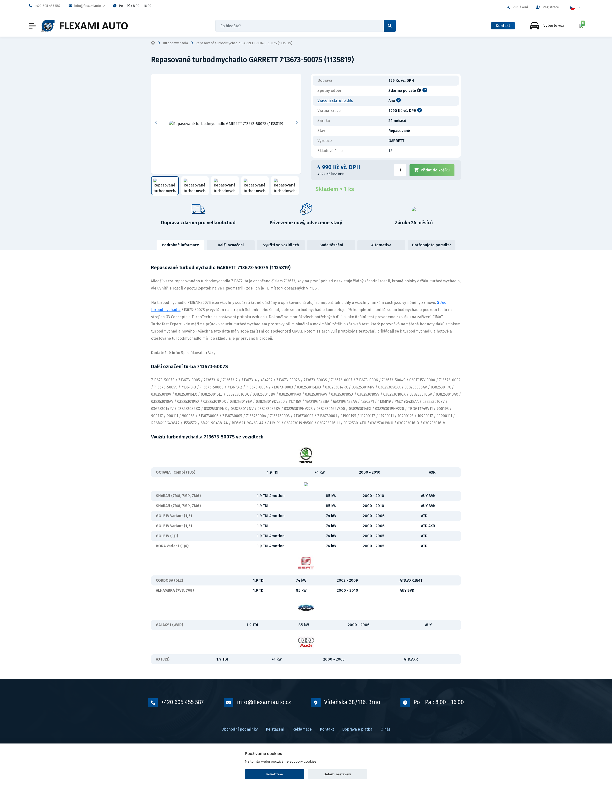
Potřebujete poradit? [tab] (431, 245)
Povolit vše (274, 774)
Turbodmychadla (175, 43)
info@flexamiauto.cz (89, 6)
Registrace (551, 7)
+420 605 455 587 (47, 6)
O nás (386, 729)
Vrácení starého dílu (335, 100)
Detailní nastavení (337, 774)
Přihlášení (520, 7)
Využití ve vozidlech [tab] (281, 245)
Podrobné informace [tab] (180, 245)
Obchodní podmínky (239, 729)
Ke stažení (275, 729)
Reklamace (302, 729)
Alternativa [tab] (381, 245)
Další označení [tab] (231, 245)
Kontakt (503, 25)
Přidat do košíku (435, 170)
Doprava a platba (357, 729)
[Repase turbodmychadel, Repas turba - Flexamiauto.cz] (84, 26)
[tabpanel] (306, 464)
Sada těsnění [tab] (331, 245)
